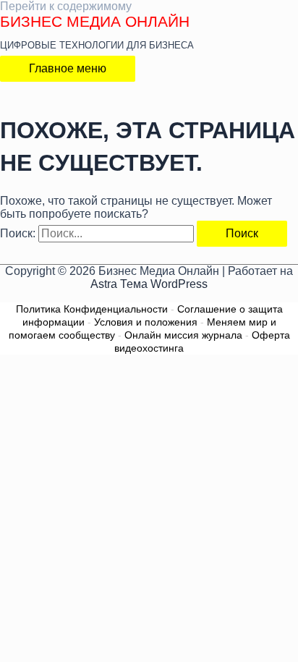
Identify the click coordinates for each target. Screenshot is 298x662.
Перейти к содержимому (66, 6)
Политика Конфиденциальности (92, 309)
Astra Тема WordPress (149, 284)
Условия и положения (145, 322)
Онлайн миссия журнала (183, 335)
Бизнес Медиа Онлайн (95, 21)
